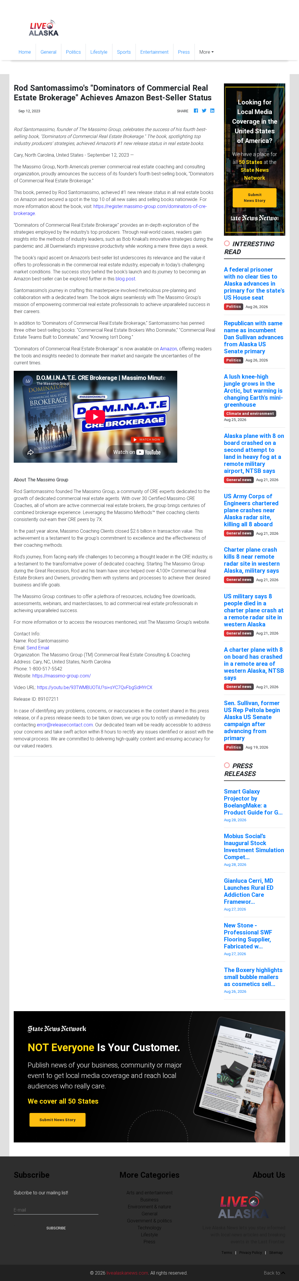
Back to (272, 1273)
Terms (226, 1252)
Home (27, 52)
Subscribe (56, 1228)
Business (149, 1200)
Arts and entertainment (149, 1193)
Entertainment (154, 52)
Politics (73, 52)
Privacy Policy (250, 1252)
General (48, 52)
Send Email (38, 648)
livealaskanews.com (127, 1273)
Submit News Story (254, 197)
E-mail (20, 1210)
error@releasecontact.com (65, 725)
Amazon (168, 349)
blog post (125, 279)
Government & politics (149, 1221)
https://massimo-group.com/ (61, 676)
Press (184, 52)
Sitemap (276, 1252)
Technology (149, 1228)
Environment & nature (149, 1207)
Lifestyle (99, 52)
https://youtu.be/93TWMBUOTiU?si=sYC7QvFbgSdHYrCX (94, 687)
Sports (124, 52)
